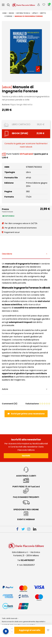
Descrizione (7, 253)
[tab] (26, 254)
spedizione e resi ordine (26, 509)
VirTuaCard (26, 154)
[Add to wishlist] (48, 630)
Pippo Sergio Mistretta (21, 104)
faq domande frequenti (26, 497)
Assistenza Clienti (26, 475)
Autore (5, 389)
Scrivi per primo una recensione (28, 413)
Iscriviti (26, 455)
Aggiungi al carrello (29, 630)
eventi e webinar (26, 519)
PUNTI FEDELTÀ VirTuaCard (26, 486)
